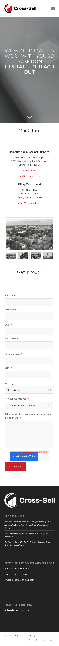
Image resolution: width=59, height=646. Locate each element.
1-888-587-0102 (18, 574)
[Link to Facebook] (36, 640)
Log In (29, 354)
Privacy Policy (29, 636)
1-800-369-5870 (29, 170)
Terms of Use (41, 636)
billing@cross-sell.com (29, 202)
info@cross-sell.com (29, 176)
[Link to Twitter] (29, 640)
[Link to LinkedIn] (43, 640)
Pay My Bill (29, 368)
